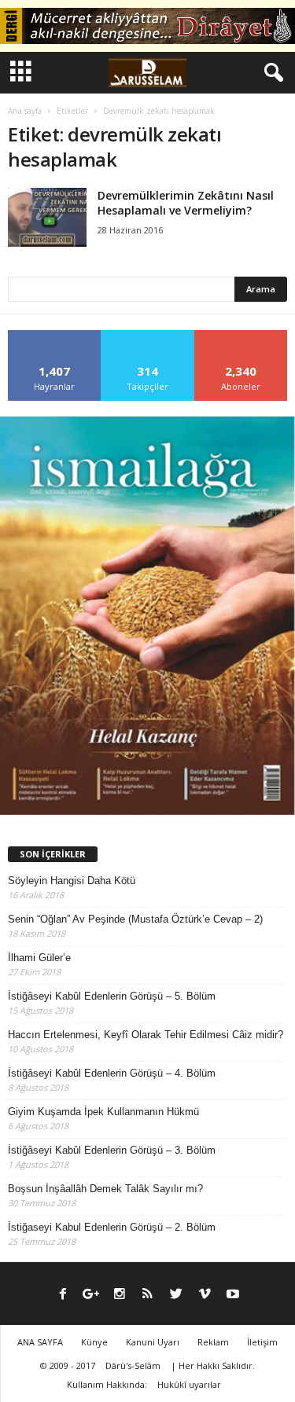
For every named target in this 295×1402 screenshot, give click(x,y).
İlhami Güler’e (39, 957)
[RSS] (147, 1295)
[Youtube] (232, 1295)
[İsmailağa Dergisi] (147, 616)
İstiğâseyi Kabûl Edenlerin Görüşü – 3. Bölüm (112, 1150)
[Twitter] (176, 1295)
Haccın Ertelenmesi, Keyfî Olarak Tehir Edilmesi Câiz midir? (145, 1034)
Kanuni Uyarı (152, 1342)
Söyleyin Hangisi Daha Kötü (71, 880)
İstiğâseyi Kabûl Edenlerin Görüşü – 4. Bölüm (112, 1073)
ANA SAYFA (40, 1342)
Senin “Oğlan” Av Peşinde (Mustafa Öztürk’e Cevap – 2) (135, 919)
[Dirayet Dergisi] (147, 26)
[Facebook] (63, 1295)
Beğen (55, 336)
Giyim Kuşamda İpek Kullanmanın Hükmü (103, 1112)
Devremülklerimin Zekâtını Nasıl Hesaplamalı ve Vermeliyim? (186, 203)
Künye (94, 1342)
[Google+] (91, 1295)
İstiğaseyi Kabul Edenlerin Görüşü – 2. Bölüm (112, 1227)
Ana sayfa (25, 110)
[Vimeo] (204, 1295)
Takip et (147, 336)
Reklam (213, 1342)
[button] (270, 73)
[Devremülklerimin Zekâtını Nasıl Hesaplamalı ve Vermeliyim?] (47, 217)
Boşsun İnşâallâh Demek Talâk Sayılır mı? (105, 1189)
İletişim (262, 1342)
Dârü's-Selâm (132, 1365)
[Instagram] (119, 1295)
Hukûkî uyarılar (189, 1384)
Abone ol (241, 336)
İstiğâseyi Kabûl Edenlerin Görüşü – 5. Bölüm (112, 996)
